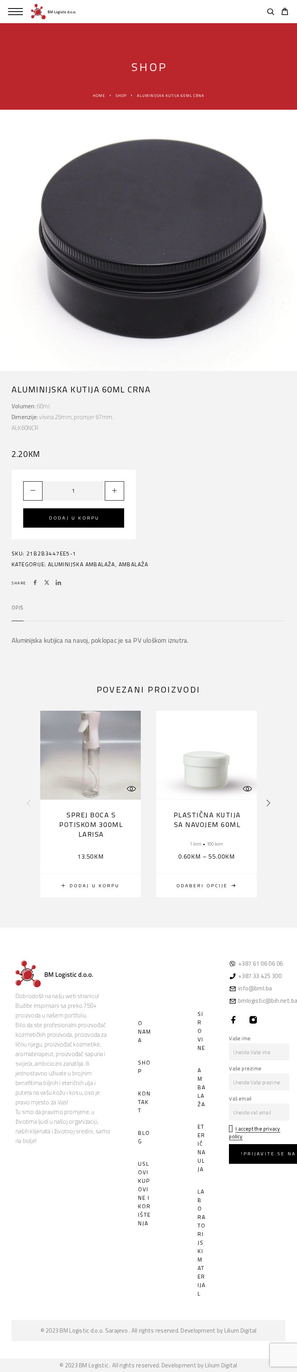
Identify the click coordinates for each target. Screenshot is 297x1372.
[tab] (18, 612)
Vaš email (240, 1098)
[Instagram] (253, 1020)
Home (99, 95)
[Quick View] (131, 789)
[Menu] (15, 11)
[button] (90, 885)
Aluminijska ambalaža (81, 564)
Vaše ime (240, 1038)
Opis (18, 607)
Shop (121, 95)
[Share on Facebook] (35, 583)
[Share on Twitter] (47, 583)
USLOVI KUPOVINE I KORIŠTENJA (144, 1193)
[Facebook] (234, 1020)
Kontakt (144, 1101)
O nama (144, 1031)
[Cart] (285, 12)
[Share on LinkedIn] (58, 583)
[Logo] (53, 11)
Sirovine (201, 1031)
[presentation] (29, 803)
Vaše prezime (245, 1068)
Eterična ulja (202, 1147)
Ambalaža (133, 564)
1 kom (195, 844)
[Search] (270, 13)
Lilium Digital (240, 1330)
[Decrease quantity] (33, 491)
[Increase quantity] (114, 491)
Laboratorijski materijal (202, 1242)
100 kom (215, 844)
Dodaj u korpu (74, 517)
